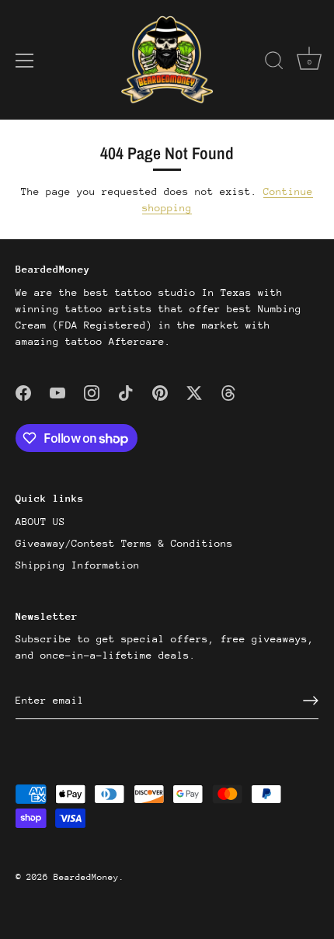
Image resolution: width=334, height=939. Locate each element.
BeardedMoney (86, 877)
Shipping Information (78, 565)
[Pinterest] (160, 392)
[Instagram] (91, 392)
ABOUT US (40, 521)
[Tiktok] (126, 392)
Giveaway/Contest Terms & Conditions (124, 543)
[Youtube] (57, 392)
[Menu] (25, 60)
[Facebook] (23, 392)
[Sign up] (310, 700)
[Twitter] (194, 392)
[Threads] (228, 392)
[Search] (274, 63)
